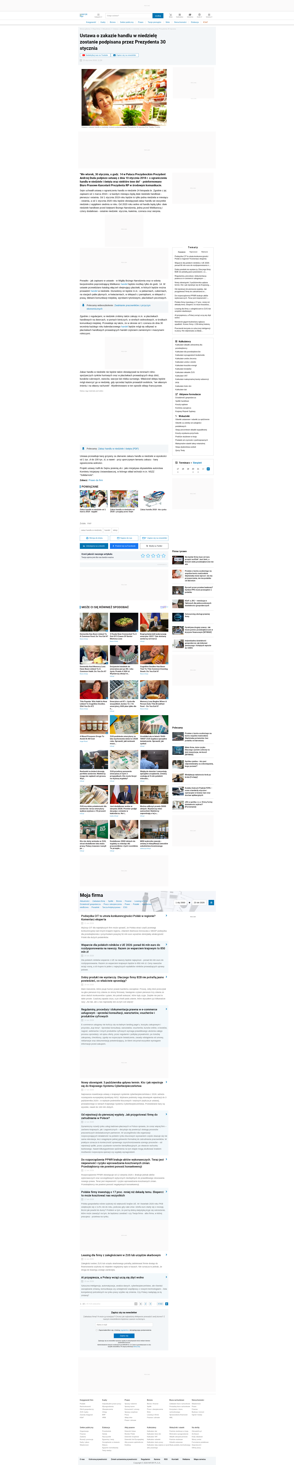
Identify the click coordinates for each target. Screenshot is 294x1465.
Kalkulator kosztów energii (186, 365)
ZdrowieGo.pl (197, 1431)
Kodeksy (128, 1445)
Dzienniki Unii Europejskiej (134, 1439)
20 (193, 469)
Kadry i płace (84, 1442)
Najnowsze (193, 252)
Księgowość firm (86, 1400)
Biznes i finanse (152, 1404)
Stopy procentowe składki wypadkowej (191, 430)
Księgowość (91, 22)
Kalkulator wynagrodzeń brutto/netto (190, 355)
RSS (166, 1459)
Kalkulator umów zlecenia (185, 359)
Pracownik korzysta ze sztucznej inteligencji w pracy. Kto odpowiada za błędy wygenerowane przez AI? (192, 329)
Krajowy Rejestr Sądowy (185, 411)
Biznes (113, 22)
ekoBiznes (84, 907)
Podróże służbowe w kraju (186, 437)
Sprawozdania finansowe (178, 1415)
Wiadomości (196, 1404)
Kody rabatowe (197, 1437)
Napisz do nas (126, 538)
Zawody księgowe (86, 1415)
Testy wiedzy (106, 1450)
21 (198, 469)
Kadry (103, 22)
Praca (127, 1415)
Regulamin (145, 1459)
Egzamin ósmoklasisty (110, 1448)
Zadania (83, 1437)
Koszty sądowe (181, 404)
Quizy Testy (180, 450)
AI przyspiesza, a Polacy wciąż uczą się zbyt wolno (193, 316)
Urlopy (104, 1412)
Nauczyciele (106, 1437)
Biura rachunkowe (176, 1400)
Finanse (128, 901)
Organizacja (84, 1431)
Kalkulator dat (181, 390)
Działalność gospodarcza (185, 398)
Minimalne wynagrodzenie (178, 1434)
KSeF (205, 22)
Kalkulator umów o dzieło (185, 362)
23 (208, 469)
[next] (166, 1303)
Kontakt (175, 1459)
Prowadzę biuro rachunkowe (179, 1406)
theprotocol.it (196, 1445)
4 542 (160, 1304)
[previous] (135, 1303)
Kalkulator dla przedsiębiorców (188, 352)
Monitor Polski (130, 1434)
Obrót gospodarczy (87, 1409)
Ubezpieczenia (107, 1409)
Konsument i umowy (132, 1409)
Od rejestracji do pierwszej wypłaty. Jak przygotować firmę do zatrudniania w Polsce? (191, 290)
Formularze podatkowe (200, 1442)
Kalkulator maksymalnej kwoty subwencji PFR (192, 381)
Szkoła (104, 1434)
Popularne (181, 252)
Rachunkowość (85, 1406)
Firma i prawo (179, 551)
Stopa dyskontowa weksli (185, 447)
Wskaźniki (184, 416)
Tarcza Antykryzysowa (111, 907)
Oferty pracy (196, 1448)
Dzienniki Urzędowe (132, 1437)
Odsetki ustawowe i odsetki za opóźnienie (192, 419)
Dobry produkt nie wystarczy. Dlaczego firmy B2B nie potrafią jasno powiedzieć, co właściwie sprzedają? (193, 270)
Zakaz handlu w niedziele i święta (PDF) (118, 448)
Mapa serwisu (200, 1459)
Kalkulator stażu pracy (155, 1442)
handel (124, 284)
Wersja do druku (96, 538)
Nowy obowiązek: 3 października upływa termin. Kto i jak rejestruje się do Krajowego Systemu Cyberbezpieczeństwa (192, 284)
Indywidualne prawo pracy (111, 1404)
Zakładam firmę (98, 901)
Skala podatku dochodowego (179, 1445)
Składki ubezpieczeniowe (178, 1437)
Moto (168, 22)
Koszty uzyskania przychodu (187, 433)
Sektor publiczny (127, 22)
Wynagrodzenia (108, 1406)
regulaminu (124, 1330)
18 (183, 469)
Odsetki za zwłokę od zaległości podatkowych (188, 424)
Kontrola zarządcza (183, 408)
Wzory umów (196, 1439)
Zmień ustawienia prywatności (124, 1459)
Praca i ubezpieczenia (113, 904)
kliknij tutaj (136, 1346)
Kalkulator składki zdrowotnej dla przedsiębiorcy (188, 346)
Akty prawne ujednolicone (134, 1442)
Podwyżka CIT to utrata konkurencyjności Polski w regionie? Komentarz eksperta (191, 257)
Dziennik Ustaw (130, 1431)
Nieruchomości (180, 22)
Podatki (136, 904)
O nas (82, 1459)
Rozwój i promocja (86, 1439)
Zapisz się (124, 1336)
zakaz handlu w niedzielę (91, 530)
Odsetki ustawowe (176, 1442)
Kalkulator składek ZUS (185, 372)
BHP (103, 1415)
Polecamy (177, 727)
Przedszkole (106, 1431)
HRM (104, 1417)
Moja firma (96, 29)
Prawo (140, 22)
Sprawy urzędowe (131, 1412)
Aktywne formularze (190, 394)
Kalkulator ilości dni (183, 386)
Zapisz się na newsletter (157, 538)
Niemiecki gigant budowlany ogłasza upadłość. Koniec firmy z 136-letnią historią (192, 323)
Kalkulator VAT (181, 376)
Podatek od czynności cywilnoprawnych (191, 440)
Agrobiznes (146, 904)
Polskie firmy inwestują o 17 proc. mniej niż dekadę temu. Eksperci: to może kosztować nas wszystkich (192, 303)
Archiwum (195, 1434)
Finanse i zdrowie (153, 1417)
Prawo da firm (96, 480)
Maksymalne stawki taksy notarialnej (190, 444)
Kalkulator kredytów (183, 369)
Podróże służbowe (176, 1439)
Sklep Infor (128, 1417)
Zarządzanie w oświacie (111, 1442)
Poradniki (95, 907)
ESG (125, 907)
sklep (115, 530)
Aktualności (106, 29)
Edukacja (195, 22)
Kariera (157, 1459)
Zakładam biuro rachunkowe (179, 1404)
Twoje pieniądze (154, 22)
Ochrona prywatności (98, 1459)
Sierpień (197, 462)
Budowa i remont (198, 1412)
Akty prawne (130, 1427)
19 (188, 469)
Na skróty (195, 1427)
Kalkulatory (185, 341)
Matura (104, 1445)
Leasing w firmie (141, 901)
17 (178, 469)
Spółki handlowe (182, 401)
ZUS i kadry (84, 1412)
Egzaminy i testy (108, 1439)
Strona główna (85, 29)
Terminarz (184, 462)
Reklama (186, 1459)
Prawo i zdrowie (130, 1420)
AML (171, 1417)
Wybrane (204, 252)
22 (203, 469)
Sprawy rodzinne (131, 1404)
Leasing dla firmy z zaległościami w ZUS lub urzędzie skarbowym (193, 310)
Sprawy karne (130, 1406)
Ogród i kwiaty (197, 1415)
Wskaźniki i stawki (176, 1427)
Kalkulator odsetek (153, 1439)
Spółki (110, 901)
